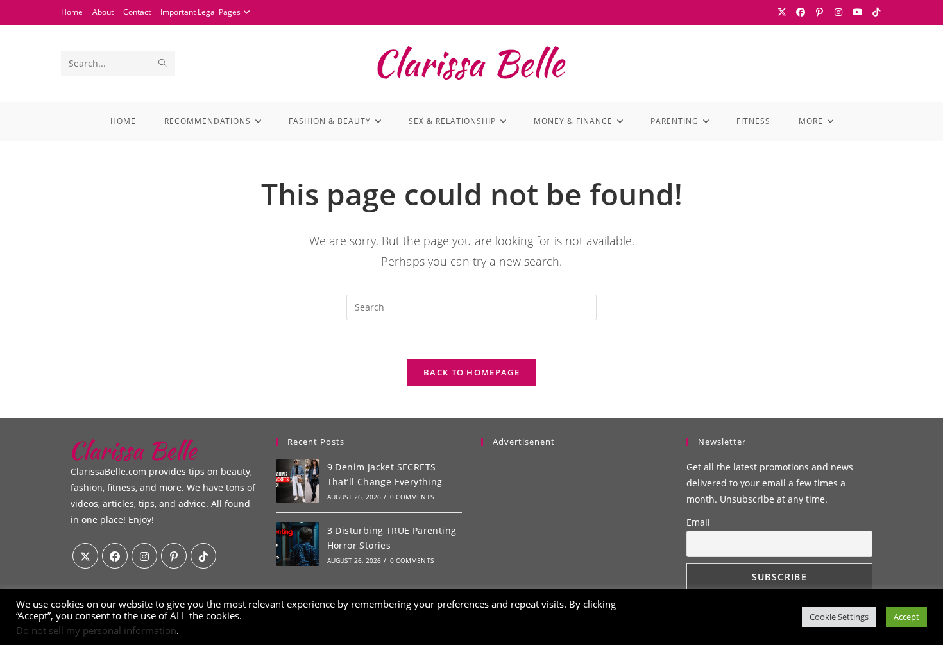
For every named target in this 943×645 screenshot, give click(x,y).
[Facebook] (801, 12)
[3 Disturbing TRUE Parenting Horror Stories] (297, 544)
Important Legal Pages (200, 11)
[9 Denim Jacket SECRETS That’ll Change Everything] (297, 481)
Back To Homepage (471, 372)
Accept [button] (906, 617)
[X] (782, 12)
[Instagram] (839, 12)
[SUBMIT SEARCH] (163, 63)
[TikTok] (875, 12)
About (103, 11)
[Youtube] (857, 12)
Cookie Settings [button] (839, 617)
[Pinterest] (819, 12)
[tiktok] (203, 556)
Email (698, 522)
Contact (137, 11)
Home (72, 11)
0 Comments (412, 496)
